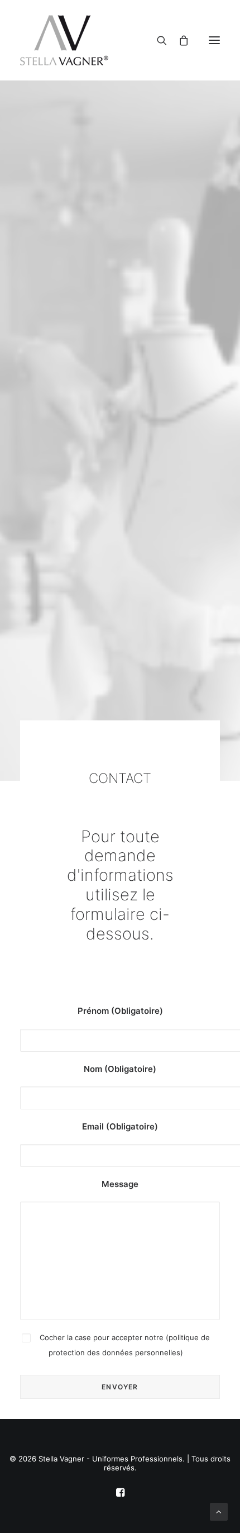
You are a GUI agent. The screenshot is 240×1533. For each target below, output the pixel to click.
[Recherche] (158, 40)
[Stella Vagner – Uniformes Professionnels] (120, 40)
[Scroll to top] (219, 1511)
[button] (214, 40)
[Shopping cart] (179, 40)
